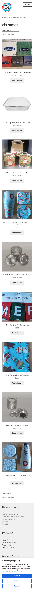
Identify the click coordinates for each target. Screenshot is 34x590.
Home (6, 17)
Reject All (17, 586)
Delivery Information (9, 542)
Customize (17, 581)
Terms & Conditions (8, 547)
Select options (17, 80)
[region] (17, 574)
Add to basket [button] (17, 233)
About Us (5, 540)
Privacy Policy (7, 545)
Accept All (17, 576)
